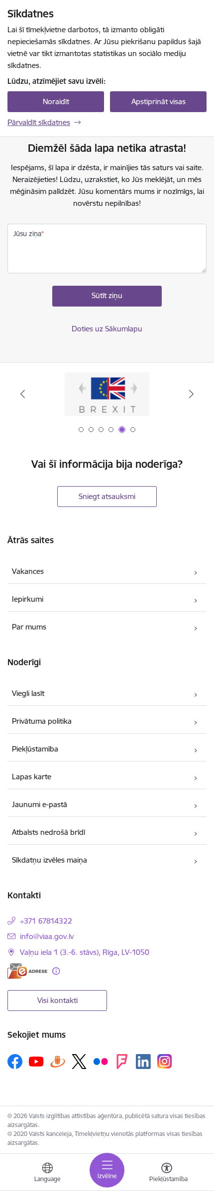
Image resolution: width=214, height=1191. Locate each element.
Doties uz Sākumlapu (107, 328)
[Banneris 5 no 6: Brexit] (107, 394)
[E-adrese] (27, 971)
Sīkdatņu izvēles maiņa (49, 860)
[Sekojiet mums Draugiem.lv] (57, 1061)
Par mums (29, 626)
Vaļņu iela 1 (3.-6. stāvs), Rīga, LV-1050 (84, 952)
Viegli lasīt (28, 693)
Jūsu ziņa (27, 233)
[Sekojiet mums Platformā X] (79, 1061)
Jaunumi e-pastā (39, 804)
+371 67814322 (46, 921)
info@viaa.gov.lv (47, 936)
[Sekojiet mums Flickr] (100, 1061)
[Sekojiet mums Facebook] (14, 1061)
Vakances (28, 571)
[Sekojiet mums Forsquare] (121, 1061)
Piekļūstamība (35, 748)
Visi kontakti (57, 1000)
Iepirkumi (27, 599)
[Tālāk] (191, 394)
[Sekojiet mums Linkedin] (143, 1061)
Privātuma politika (42, 721)
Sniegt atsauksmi (107, 496)
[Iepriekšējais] (23, 394)
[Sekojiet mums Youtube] (36, 1061)
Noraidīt (56, 101)
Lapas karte (31, 776)
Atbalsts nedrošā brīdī (48, 832)
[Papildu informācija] (56, 971)
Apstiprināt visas (158, 101)
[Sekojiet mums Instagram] (164, 1061)
